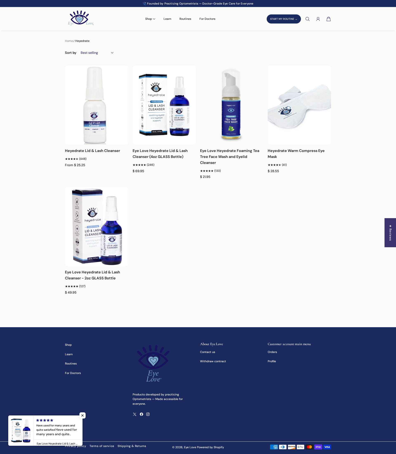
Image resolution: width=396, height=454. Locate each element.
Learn (167, 19)
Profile (272, 361)
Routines (185, 19)
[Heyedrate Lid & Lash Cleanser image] (96, 105)
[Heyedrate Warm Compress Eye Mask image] (299, 105)
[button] (43, 3)
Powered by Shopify (210, 447)
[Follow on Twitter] (135, 414)
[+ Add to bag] (191, 131)
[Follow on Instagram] (148, 414)
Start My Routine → (284, 19)
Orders (272, 352)
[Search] (307, 18)
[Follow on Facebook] (141, 414)
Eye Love (190, 447)
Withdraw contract (213, 361)
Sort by (70, 53)
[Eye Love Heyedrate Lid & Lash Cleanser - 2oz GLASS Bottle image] (96, 226)
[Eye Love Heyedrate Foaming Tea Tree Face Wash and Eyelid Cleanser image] (232, 105)
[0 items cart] (328, 18)
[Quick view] (123, 140)
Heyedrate (82, 41)
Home (69, 41)
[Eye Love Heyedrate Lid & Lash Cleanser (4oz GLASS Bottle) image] (164, 105)
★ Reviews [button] (390, 233)
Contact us (207, 352)
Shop (68, 345)
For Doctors (207, 19)
